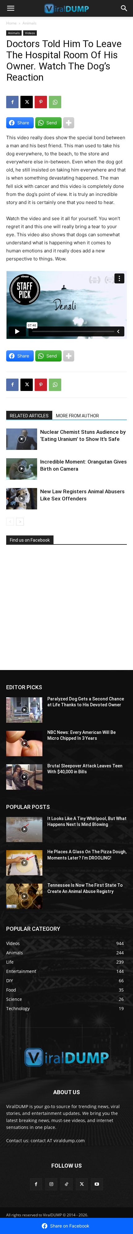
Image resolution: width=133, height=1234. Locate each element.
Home (11, 23)
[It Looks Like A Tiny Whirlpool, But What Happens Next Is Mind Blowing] (24, 829)
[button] (10, 8)
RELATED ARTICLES (29, 415)
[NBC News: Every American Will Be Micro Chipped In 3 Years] (24, 743)
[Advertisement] (52, 610)
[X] (26, 102)
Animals (29, 23)
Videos (30, 33)
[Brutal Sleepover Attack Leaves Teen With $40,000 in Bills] (24, 777)
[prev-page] (10, 522)
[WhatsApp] (55, 102)
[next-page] (20, 522)
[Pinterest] (41, 102)
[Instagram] (51, 1184)
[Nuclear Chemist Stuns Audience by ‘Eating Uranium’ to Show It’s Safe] (21, 439)
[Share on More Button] (68, 122)
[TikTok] (66, 1184)
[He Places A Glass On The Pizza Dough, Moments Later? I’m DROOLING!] (24, 863)
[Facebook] (12, 102)
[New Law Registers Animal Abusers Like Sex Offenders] (21, 498)
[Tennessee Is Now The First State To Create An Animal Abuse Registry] (24, 896)
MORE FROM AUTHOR (77, 415)
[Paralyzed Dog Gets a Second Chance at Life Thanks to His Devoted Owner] (24, 710)
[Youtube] (97, 1184)
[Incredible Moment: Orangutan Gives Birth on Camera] (21, 469)
